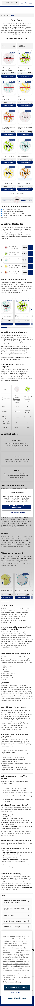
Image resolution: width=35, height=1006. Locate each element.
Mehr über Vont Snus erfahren (17, 38)
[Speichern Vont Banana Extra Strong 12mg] (20, 86)
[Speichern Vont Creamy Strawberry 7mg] (20, 116)
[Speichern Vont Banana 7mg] (3, 177)
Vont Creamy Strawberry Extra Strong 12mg (17, 411)
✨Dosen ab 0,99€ (16, 2)
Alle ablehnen (17, 993)
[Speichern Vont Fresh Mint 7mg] (20, 147)
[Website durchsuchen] (18, 10)
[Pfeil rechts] (31, 322)
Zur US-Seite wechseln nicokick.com (17, 506)
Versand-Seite (27, 895)
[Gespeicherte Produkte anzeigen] (23, 10)
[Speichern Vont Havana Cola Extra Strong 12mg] (3, 116)
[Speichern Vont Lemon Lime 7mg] (3, 147)
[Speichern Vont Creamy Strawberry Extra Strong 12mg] (3, 53)
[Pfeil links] (2, 322)
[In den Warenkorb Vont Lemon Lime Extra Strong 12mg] (30, 266)
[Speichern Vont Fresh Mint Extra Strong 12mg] (3, 86)
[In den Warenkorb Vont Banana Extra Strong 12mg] (30, 279)
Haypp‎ (3, 15)
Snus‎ (8, 15)
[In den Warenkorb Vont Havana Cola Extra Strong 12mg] (30, 285)
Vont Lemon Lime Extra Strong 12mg (28, 411)
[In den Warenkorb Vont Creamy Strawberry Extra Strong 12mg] (30, 260)
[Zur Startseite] (8, 10)
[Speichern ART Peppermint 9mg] (18, 586)
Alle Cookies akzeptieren (16, 987)
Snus (13, 361)
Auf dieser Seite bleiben (17, 512)
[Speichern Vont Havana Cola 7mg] (20, 177)
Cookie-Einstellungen (17, 998)
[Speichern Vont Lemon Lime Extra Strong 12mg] (20, 53)
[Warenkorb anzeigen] (27, 10)
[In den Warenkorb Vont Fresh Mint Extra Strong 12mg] (30, 273)
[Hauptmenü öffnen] (31, 10)
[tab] (4, 340)
